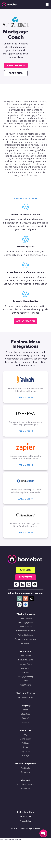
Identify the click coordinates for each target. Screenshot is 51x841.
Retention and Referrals (25, 631)
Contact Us (25, 789)
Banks (25, 681)
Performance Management (25, 639)
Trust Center (25, 768)
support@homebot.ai (25, 784)
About (25, 710)
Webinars (25, 743)
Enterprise (25, 672)
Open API (25, 718)
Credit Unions (25, 685)
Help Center (25, 751)
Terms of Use (25, 816)
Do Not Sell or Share (25, 812)
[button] (46, 4)
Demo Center (25, 739)
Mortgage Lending (25, 676)
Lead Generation (25, 627)
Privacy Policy (25, 821)
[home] (9, 4)
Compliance (25, 772)
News (25, 747)
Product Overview (25, 618)
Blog (25, 735)
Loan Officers (25, 656)
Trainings (25, 755)
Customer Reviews (25, 697)
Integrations (25, 643)
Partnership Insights (25, 635)
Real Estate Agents (25, 660)
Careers (25, 722)
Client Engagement (25, 622)
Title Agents (25, 668)
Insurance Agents (25, 664)
